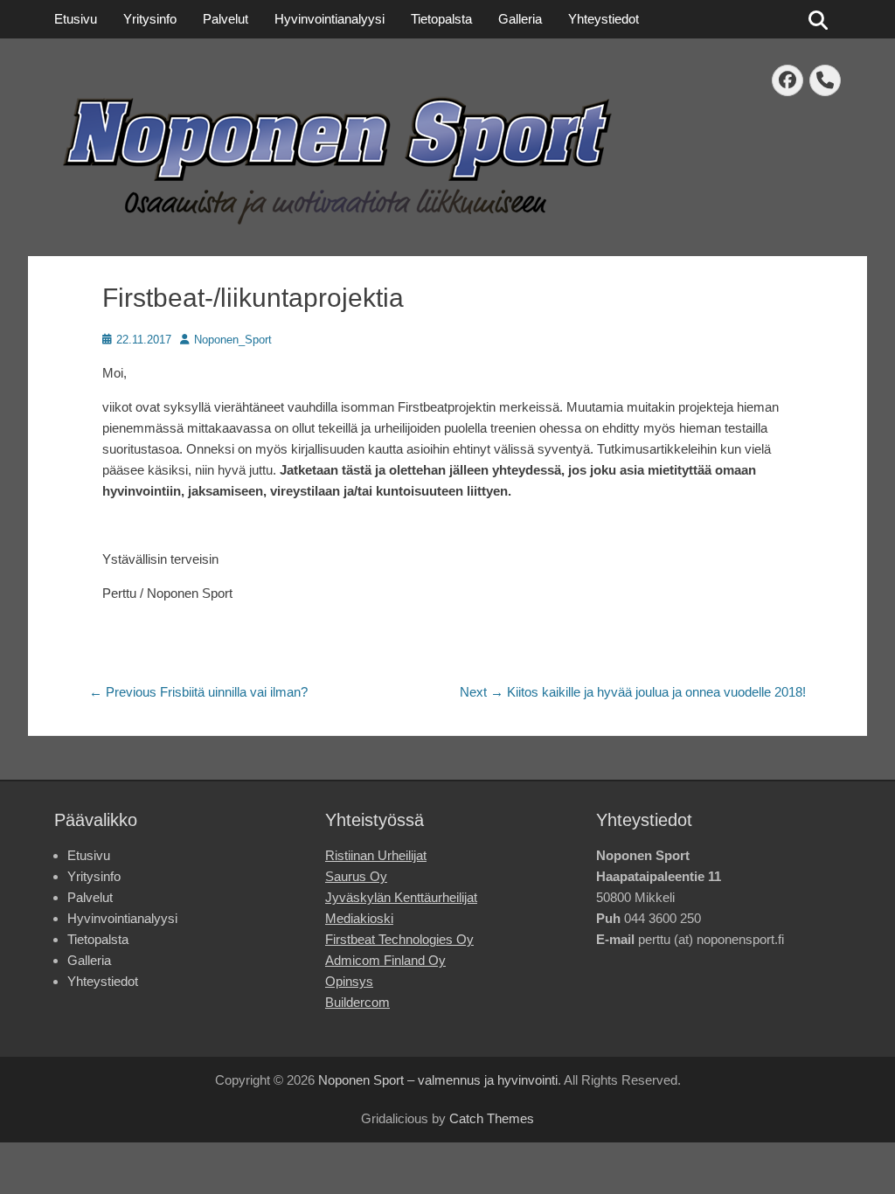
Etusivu (75, 18)
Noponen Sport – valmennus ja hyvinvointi (438, 1080)
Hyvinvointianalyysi (329, 18)
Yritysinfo (150, 18)
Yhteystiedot (603, 18)
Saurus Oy (356, 876)
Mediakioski (359, 918)
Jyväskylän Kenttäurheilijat (401, 897)
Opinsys (349, 981)
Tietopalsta (441, 18)
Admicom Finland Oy (385, 960)
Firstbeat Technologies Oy (399, 939)
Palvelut (225, 18)
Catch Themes (491, 1118)
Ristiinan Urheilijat (376, 855)
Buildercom (357, 1002)
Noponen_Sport (233, 339)
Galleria (520, 18)
